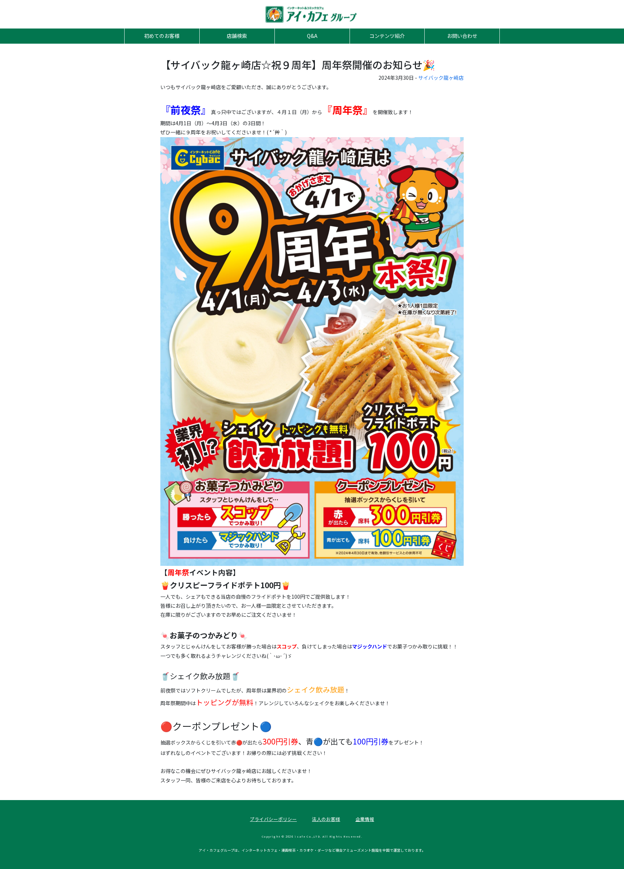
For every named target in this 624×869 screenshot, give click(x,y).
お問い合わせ (462, 35)
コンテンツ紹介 (387, 35)
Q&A (312, 35)
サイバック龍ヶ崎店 (441, 77)
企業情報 (364, 819)
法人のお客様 (326, 819)
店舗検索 (237, 35)
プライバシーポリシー (273, 819)
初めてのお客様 (161, 35)
